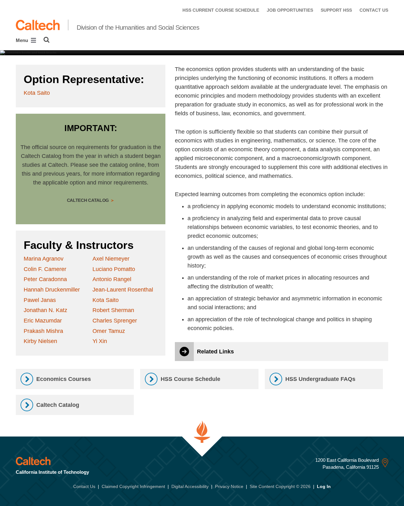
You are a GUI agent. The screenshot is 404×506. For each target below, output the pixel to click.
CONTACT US (373, 10)
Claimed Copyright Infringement (133, 486)
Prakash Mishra (43, 331)
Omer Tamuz (108, 331)
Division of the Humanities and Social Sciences (138, 27)
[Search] (47, 40)
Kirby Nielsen (40, 341)
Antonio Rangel (111, 279)
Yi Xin (99, 341)
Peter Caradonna (45, 279)
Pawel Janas (40, 300)
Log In (324, 486)
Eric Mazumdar (43, 320)
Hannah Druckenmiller (52, 289)
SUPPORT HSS (336, 10)
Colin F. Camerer (45, 269)
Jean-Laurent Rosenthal (122, 289)
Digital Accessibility (190, 486)
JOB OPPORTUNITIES (290, 10)
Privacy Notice (229, 486)
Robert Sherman (113, 310)
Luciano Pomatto (113, 269)
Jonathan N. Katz (45, 310)
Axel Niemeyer (110, 259)
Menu (22, 40)
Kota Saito (37, 93)
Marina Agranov (43, 259)
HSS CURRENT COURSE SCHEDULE (220, 10)
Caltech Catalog (88, 200)
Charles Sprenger (114, 320)
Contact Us (84, 486)
